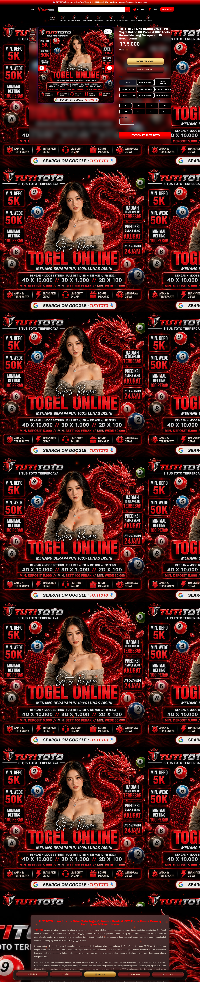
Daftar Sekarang (145, 61)
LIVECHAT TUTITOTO (145, 135)
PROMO (33, 975)
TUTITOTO (39, 930)
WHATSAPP (135, 975)
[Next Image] (109, 68)
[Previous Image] (42, 68)
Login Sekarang (145, 69)
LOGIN (67, 975)
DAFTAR (101, 975)
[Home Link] (46, 9)
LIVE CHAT (169, 975)
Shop (32, 9)
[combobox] (91, 9)
